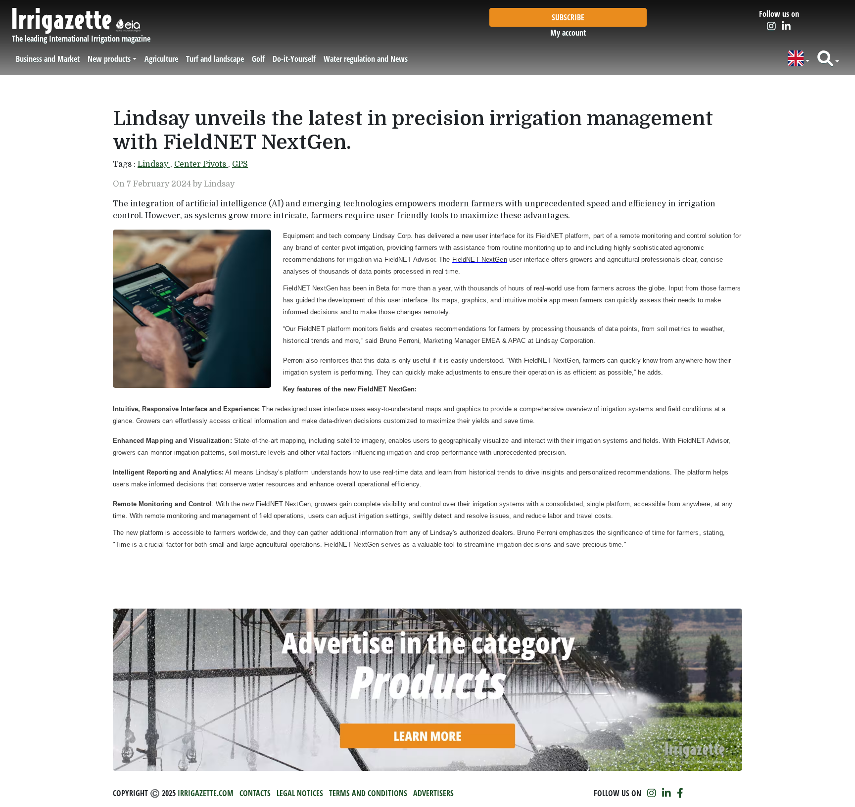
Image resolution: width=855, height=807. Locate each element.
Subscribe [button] (568, 17)
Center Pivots (201, 164)
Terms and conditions (368, 793)
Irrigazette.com (206, 793)
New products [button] (109, 58)
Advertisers (433, 793)
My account (568, 32)
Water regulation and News (366, 58)
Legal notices (300, 793)
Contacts (255, 793)
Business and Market (48, 58)
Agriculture (161, 58)
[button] (798, 59)
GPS (240, 164)
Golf (258, 58)
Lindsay (154, 164)
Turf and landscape (215, 58)
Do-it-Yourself (294, 58)
